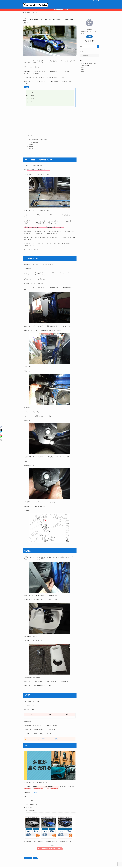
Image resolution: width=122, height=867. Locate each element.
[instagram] (95, 0)
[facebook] (92, 0)
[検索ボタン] (97, 5)
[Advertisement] (49, 120)
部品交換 (31, 144)
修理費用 (31, 146)
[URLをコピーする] (1, 439)
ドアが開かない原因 (33, 142)
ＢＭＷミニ (35, 858)
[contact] (98, 0)
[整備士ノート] (35, 5)
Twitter (89, 36)
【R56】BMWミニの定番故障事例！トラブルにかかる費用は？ (43, 739)
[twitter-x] (93, 0)
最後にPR (31, 148)
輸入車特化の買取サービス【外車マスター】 (49, 848)
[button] (1, 427)
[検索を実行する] (98, 46)
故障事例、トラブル (28, 858)
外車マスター (36, 792)
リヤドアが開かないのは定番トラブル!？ (38, 139)
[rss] (96, 0)
